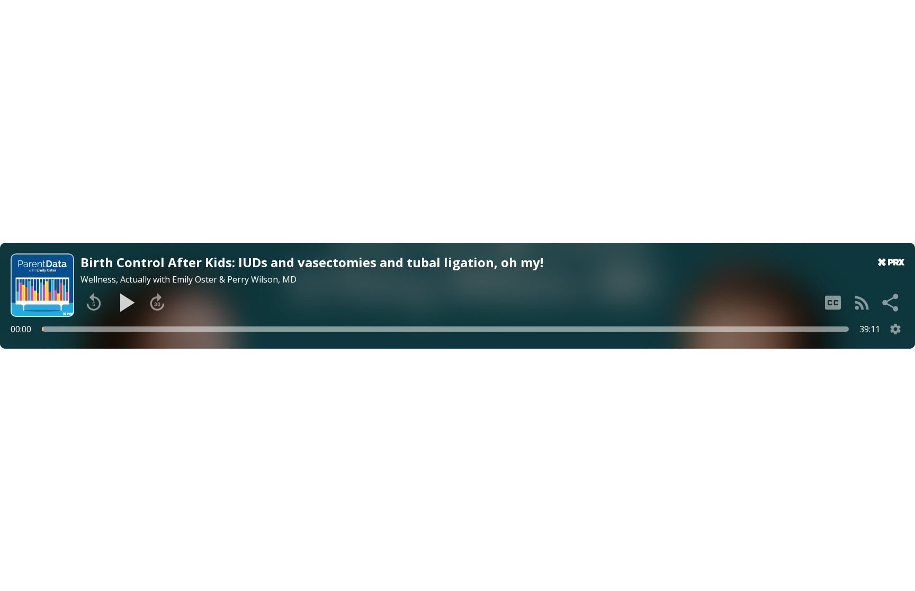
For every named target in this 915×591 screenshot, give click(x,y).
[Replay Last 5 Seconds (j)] (93, 302)
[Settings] (895, 329)
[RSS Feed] (862, 302)
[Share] (891, 302)
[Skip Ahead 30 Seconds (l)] (157, 302)
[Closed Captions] (833, 302)
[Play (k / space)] (125, 303)
